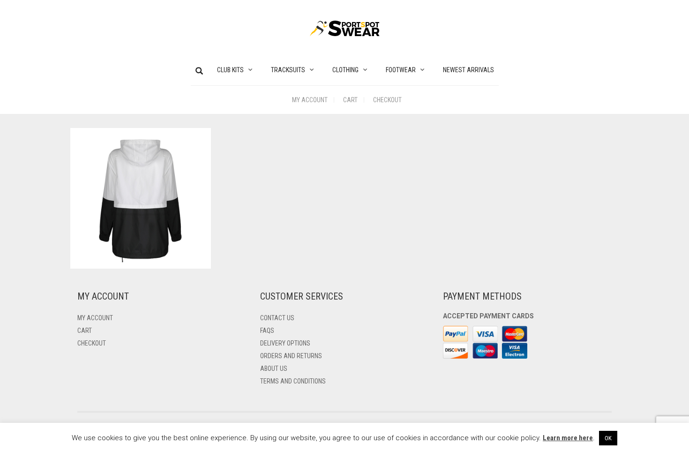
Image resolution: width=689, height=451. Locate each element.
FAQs (267, 330)
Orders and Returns (291, 356)
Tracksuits (288, 70)
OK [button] (608, 438)
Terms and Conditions (293, 381)
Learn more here (568, 438)
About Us (273, 368)
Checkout (387, 100)
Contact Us (277, 318)
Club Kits (230, 70)
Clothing (345, 70)
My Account (310, 100)
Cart (350, 100)
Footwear (401, 70)
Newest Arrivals (468, 70)
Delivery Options (285, 343)
